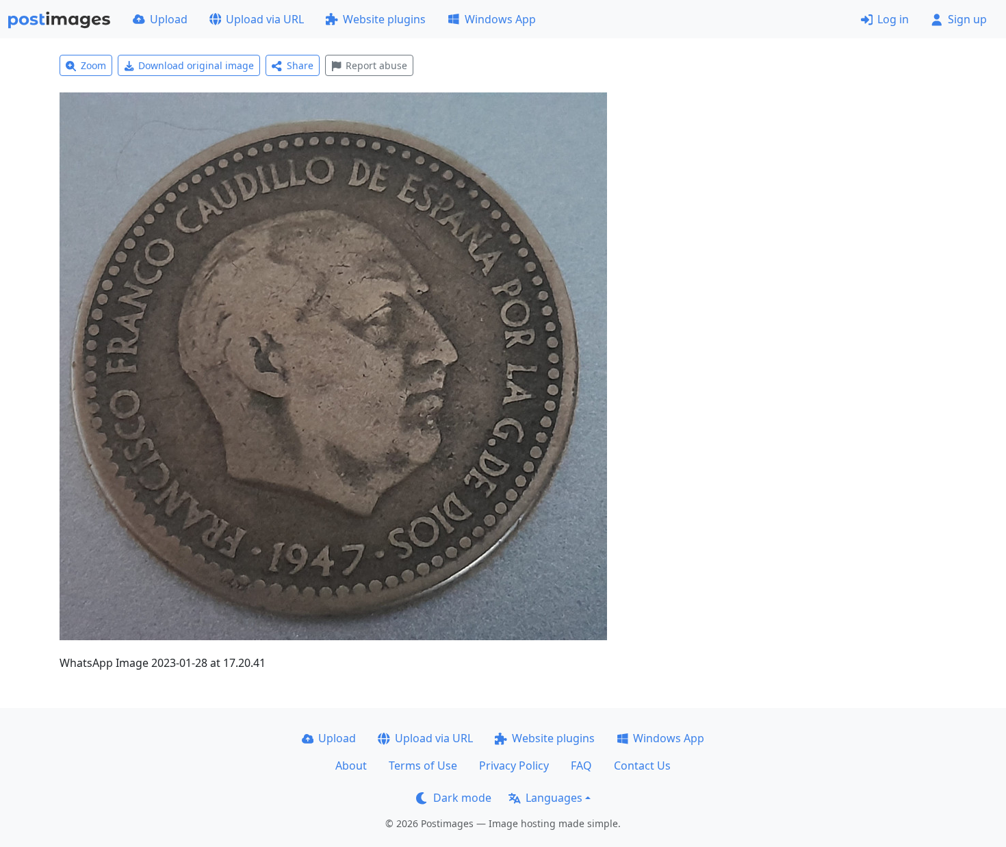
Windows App (500, 19)
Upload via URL (265, 19)
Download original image (196, 65)
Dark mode (462, 797)
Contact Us (642, 765)
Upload (169, 19)
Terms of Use (423, 765)
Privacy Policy (514, 765)
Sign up (967, 19)
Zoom (93, 65)
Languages (554, 797)
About (351, 765)
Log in (893, 19)
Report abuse (376, 65)
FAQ (581, 765)
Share (300, 65)
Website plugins (384, 19)
